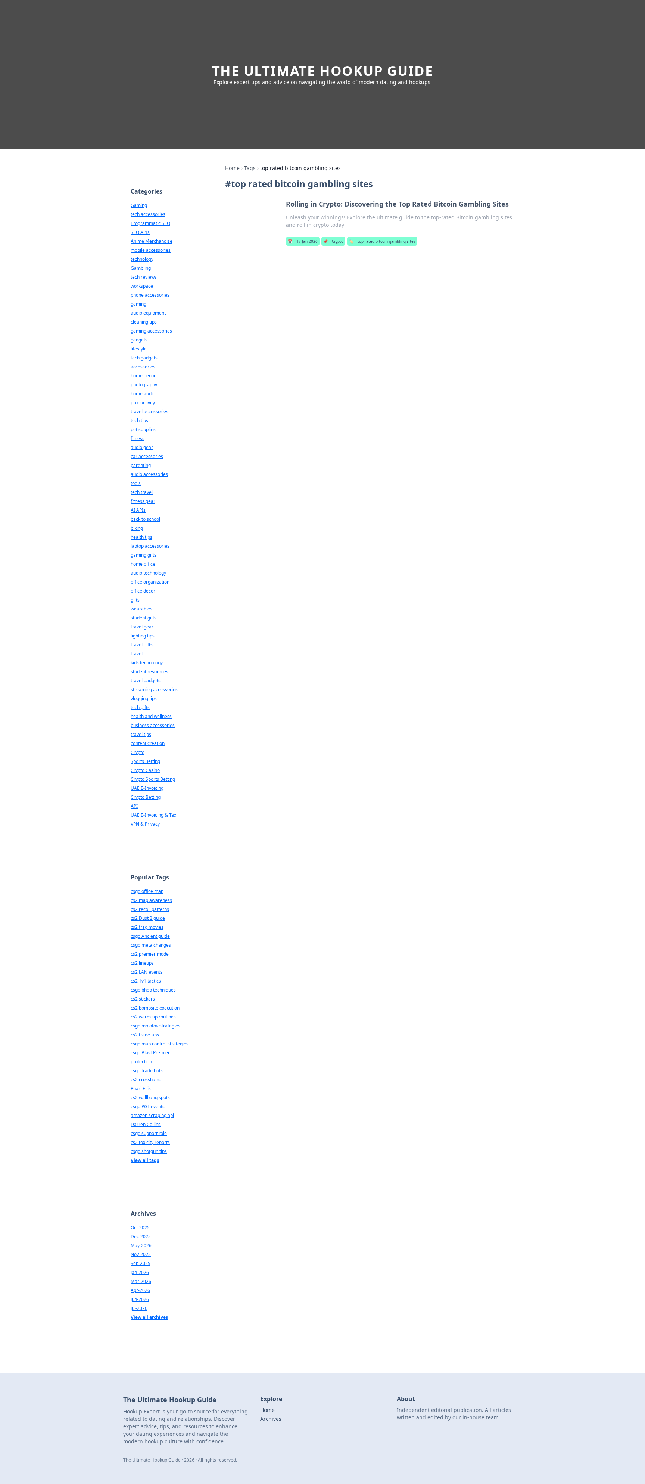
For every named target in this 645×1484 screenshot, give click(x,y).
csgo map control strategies (159, 1044)
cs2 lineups (142, 963)
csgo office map (147, 891)
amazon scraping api (152, 1115)
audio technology (148, 573)
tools (136, 483)
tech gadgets (144, 358)
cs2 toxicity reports (150, 1142)
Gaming (139, 205)
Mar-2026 (141, 1281)
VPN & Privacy (145, 824)
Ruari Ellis (141, 1088)
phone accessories (150, 295)
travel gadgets (146, 680)
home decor (143, 375)
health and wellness (151, 716)
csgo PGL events (148, 1106)
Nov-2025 (141, 1254)
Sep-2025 (140, 1263)
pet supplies (143, 429)
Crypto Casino (145, 770)
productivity (143, 402)
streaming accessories (154, 689)
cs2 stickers (143, 999)
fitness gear (143, 501)
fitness (137, 438)
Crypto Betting (146, 797)
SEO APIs (140, 232)
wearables (141, 609)
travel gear (142, 627)
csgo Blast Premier (150, 1052)
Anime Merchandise (151, 241)
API (134, 806)
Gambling (141, 268)
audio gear (142, 447)
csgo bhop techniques (153, 990)
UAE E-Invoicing (147, 788)
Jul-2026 (139, 1308)
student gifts (143, 618)
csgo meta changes (151, 945)
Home (232, 167)
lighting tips (143, 636)
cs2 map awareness (151, 900)
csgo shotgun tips (149, 1151)
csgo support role (149, 1133)
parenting (141, 465)
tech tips (139, 420)
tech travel (142, 492)
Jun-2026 (140, 1299)
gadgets (139, 340)
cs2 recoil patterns (150, 909)
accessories (143, 367)
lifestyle (139, 349)
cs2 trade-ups (145, 1035)
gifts (135, 600)
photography (144, 384)
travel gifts (142, 644)
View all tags (145, 1160)
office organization (150, 582)
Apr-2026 (140, 1290)
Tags (250, 167)
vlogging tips (144, 698)
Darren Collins (146, 1124)
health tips (141, 537)
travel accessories (149, 411)
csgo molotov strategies (155, 1026)
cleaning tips (144, 322)
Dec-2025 (141, 1236)
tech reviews (144, 277)
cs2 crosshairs (146, 1079)
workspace (142, 286)
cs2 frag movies (147, 927)
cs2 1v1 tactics (146, 981)
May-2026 (141, 1245)
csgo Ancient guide (150, 936)
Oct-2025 (140, 1227)
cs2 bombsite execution (155, 1008)
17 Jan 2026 (303, 241)
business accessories (153, 725)
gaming (138, 304)
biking (137, 528)
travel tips (141, 734)
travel (137, 653)
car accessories (147, 456)
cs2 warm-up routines (153, 1017)
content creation (148, 743)
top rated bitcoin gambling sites (382, 241)
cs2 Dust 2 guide (148, 918)
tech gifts (140, 707)
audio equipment (148, 313)
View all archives (149, 1317)
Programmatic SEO (150, 223)
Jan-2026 (140, 1272)
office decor (143, 591)
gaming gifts (143, 555)
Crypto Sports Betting (153, 779)
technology (142, 259)
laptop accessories (150, 546)
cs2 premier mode (150, 954)
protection (141, 1061)
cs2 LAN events (146, 972)
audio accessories (149, 474)
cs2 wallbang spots (150, 1097)
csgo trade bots (147, 1070)
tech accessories (148, 214)
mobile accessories (151, 250)
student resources (149, 671)
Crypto (333, 241)
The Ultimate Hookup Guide (322, 71)
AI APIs (138, 510)
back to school (145, 519)
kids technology (147, 662)
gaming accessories (151, 331)
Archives (270, 1418)
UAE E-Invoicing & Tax (153, 815)
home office (143, 564)
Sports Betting (145, 761)
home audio (143, 393)
